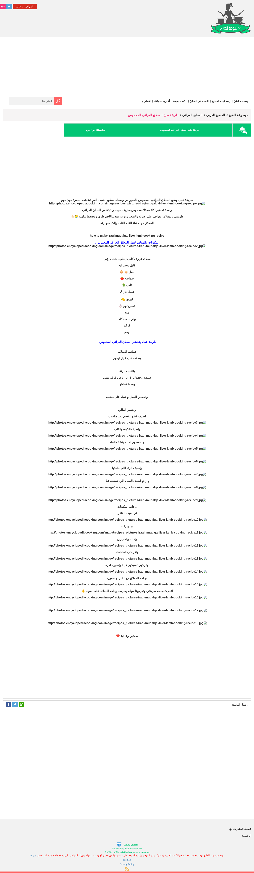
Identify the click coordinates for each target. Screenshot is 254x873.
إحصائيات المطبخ (221, 101)
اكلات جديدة (179, 101)
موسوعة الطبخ (238, 115)
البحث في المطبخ (199, 101)
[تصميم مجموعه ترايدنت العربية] (127, 844)
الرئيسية (246, 835)
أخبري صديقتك (162, 101)
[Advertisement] (127, 67)
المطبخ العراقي (192, 115)
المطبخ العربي (215, 115)
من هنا (33, 855)
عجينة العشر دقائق (240, 828)
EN (3, 6)
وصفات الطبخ (241, 101)
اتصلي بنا (146, 101)
